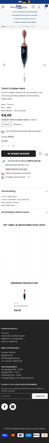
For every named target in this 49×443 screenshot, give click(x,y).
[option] (24, 49)
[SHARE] (45, 154)
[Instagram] (12, 406)
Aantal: (4, 141)
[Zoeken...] (33, 7)
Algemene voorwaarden (12, 338)
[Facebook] (4, 406)
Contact (5, 333)
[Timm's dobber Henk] (24, 295)
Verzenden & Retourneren (13, 336)
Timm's (10, 104)
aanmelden (40, 396)
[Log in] (39, 7)
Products (12, 26)
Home (3, 26)
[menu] (2, 7)
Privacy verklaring (9, 341)
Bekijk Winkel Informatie (16, 169)
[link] (24, 12)
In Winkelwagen (18, 153)
